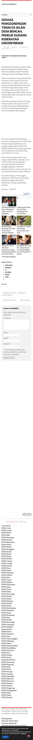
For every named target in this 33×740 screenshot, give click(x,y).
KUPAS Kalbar (7, 596)
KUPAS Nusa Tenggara (10, 639)
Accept (5, 737)
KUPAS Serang (7, 672)
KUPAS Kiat (6, 617)
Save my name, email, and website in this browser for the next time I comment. (14, 352)
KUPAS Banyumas (8, 542)
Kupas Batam (6, 545)
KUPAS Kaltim (7, 603)
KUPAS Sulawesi (7, 679)
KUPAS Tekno (6, 695)
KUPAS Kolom (7, 620)
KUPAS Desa (6, 568)
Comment (7, 318)
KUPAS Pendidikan (9, 648)
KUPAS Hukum (7, 582)
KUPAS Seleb (6, 669)
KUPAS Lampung (8, 625)
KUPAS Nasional (8, 634)
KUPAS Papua (6, 643)
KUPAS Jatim (6, 592)
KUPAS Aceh (6, 528)
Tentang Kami (7, 718)
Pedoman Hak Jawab (9, 723)
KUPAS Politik (7, 655)
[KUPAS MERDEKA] (16, 7)
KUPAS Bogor (6, 556)
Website (6, 344)
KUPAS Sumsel (7, 686)
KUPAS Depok (7, 566)
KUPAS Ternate (7, 697)
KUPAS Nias (6, 636)
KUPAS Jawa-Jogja (8, 594)
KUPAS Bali (6, 535)
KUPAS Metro (7, 632)
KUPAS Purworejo (8, 662)
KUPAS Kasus (6, 606)
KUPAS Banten (7, 540)
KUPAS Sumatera (8, 681)
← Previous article (9, 300)
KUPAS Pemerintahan (10, 646)
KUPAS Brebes (7, 559)
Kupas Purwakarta (8, 660)
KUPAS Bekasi (7, 547)
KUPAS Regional (8, 665)
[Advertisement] (16, 63)
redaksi (14, 47)
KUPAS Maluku (7, 627)
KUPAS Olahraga (8, 641)
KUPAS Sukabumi (8, 676)
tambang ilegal (9, 293)
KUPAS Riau (6, 667)
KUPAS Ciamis (7, 561)
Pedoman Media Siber (10, 721)
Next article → (25, 300)
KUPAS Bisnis (7, 554)
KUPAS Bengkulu (8, 549)
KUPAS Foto (6, 577)
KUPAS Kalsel (7, 599)
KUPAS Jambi (6, 589)
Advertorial (6, 526)
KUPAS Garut (6, 580)
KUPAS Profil (6, 657)
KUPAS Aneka (7, 530)
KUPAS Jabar (6, 587)
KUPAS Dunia (6, 570)
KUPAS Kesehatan (8, 615)
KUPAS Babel (23, 47)
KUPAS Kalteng (7, 601)
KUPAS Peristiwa (8, 650)
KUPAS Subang (7, 674)
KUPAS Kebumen (8, 610)
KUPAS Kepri (6, 613)
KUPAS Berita (6, 48)
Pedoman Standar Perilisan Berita (14, 726)
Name (5, 332)
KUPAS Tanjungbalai (9, 690)
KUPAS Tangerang (8, 688)
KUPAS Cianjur (7, 563)
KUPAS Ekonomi (8, 573)
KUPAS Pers (6, 653)
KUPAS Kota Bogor (8, 622)
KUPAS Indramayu (8, 585)
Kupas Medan (7, 629)
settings (23, 733)
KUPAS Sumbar (7, 683)
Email (5, 338)
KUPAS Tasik (6, 693)
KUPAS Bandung (8, 538)
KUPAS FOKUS (7, 575)
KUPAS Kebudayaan (9, 608)
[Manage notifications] (28, 735)
